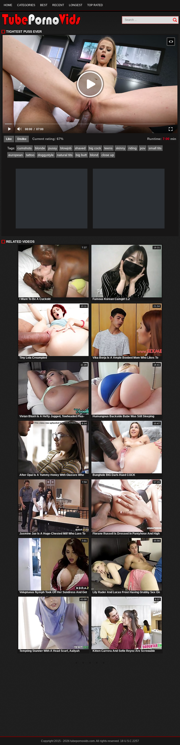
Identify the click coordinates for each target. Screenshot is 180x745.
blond (94, 155)
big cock (95, 148)
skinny (120, 148)
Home (8, 5)
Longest (75, 5)
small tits (155, 148)
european (15, 155)
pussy (52, 148)
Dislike (21, 139)
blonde (40, 148)
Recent (58, 5)
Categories (26, 5)
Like (9, 139)
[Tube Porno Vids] (43, 19)
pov (142, 148)
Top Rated (95, 5)
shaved (80, 148)
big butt (81, 155)
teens (108, 148)
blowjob (65, 148)
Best (43, 5)
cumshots (24, 148)
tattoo (30, 155)
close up (107, 155)
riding (132, 148)
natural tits (64, 155)
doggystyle (46, 155)
